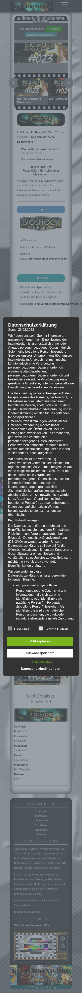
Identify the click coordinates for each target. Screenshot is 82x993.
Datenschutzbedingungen (40, 668)
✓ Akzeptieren (40, 641)
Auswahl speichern (40, 653)
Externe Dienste (57, 629)
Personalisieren (40, 662)
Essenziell (21, 629)
